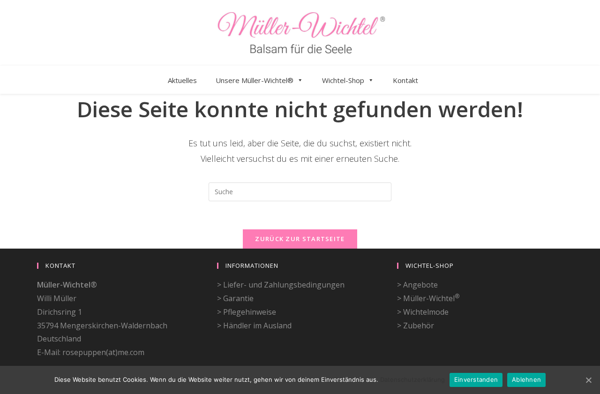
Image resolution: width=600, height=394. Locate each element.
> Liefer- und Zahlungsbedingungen (281, 285)
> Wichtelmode (423, 312)
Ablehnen (526, 379)
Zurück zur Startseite (300, 239)
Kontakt (405, 80)
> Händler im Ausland (254, 325)
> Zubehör (415, 325)
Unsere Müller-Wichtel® (254, 80)
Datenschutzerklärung (412, 379)
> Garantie (235, 298)
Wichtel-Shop (343, 80)
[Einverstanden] (588, 380)
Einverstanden (476, 379)
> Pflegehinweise (246, 312)
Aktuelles (182, 80)
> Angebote (417, 285)
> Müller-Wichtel (428, 298)
